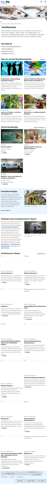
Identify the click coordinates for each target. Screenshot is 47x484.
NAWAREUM (3, 151)
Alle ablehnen (20, 480)
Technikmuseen (18, 23)
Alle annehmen (41, 480)
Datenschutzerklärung (36, 474)
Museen (8, 23)
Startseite (3, 23)
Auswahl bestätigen (31, 480)
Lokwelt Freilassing (5, 248)
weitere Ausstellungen (39, 127)
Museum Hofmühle (5, 210)
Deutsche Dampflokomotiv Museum (10, 227)
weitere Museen (40, 253)
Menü (45, 2)
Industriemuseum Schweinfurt (7, 182)
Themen (12, 23)
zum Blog (42, 59)
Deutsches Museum (28, 152)
